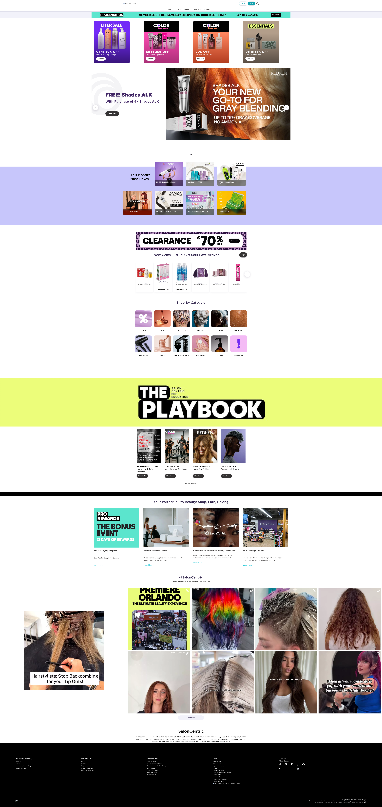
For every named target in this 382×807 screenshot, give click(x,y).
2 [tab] (191, 154)
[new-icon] (162, 318)
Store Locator (151, 768)
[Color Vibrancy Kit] (163, 272)
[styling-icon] (219, 318)
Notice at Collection (219, 777)
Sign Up (243, 3)
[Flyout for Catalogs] (197, 10)
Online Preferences (218, 781)
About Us (18, 761)
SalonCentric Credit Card (154, 763)
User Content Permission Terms (222, 772)
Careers (18, 763)
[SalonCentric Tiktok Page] (298, 764)
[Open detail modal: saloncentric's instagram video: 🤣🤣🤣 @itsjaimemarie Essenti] (223, 682)
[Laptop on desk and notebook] (166, 528)
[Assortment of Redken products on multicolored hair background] (228, 104)
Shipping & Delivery (87, 768)
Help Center (84, 766)
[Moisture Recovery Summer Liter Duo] (181, 272)
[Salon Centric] (129, 3)
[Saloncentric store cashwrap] (265, 528)
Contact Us (84, 763)
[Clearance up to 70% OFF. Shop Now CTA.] (191, 241)
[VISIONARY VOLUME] (219, 273)
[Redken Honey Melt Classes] (205, 446)
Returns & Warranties (87, 770)
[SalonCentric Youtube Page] (303, 764)
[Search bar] (257, 3)
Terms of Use (217, 763)
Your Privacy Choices (233, 783)
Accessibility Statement (220, 779)
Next (286, 107)
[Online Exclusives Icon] (219, 343)
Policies (215, 768)
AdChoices (336, 802)
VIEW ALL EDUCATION (191, 483)
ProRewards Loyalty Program (24, 766)
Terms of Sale (217, 761)
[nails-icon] (162, 343)
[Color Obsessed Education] (177, 446)
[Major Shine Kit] (238, 273)
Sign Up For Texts (152, 770)
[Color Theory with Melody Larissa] (233, 446)
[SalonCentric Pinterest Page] (292, 764)
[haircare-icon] (200, 318)
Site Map (363, 802)
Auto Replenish (151, 774)
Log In (251, 3)
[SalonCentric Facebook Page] (280, 764)
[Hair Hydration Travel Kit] (200, 273)
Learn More (98, 565)
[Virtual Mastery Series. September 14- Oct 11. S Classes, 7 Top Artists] (149, 446)
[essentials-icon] (181, 343)
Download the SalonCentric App (156, 766)
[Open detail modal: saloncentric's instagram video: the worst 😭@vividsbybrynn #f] (350, 682)
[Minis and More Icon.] (200, 343)
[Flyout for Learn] (186, 10)
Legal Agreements (218, 766)
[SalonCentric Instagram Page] (286, 764)
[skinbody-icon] (238, 318)
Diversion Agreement (219, 770)
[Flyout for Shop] (170, 10)
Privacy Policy (217, 774)
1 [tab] (190, 154)
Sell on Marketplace (21, 768)
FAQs (83, 761)
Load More (186, 718)
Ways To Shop (151, 761)
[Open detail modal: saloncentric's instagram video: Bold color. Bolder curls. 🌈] (223, 619)
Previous (95, 107)
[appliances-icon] (143, 343)
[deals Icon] (143, 318)
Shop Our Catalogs (152, 772)
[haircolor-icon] (181, 318)
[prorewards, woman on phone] (116, 528)
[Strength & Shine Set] (144, 273)
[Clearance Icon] (238, 343)
